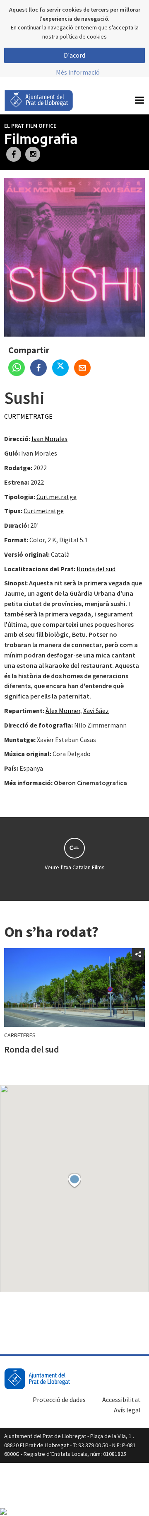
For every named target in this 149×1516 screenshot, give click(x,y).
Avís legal (127, 1410)
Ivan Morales (49, 438)
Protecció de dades (59, 1399)
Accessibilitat (121, 1399)
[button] (74, 1180)
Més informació (78, 72)
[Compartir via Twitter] (63, 368)
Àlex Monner (63, 710)
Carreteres (20, 1035)
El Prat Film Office (30, 125)
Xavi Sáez (96, 710)
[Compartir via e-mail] (84, 368)
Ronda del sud (96, 569)
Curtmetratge (28, 416)
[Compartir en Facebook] (41, 368)
